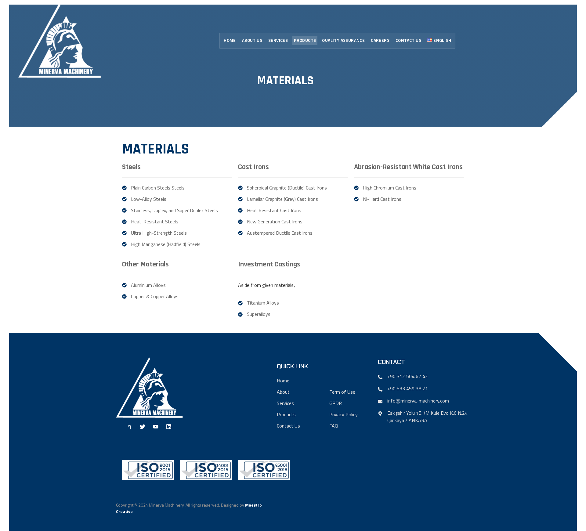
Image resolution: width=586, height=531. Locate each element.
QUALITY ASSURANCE (343, 40)
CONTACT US (408, 40)
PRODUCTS (305, 40)
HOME (230, 40)
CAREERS (380, 40)
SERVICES (278, 40)
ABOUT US (252, 40)
